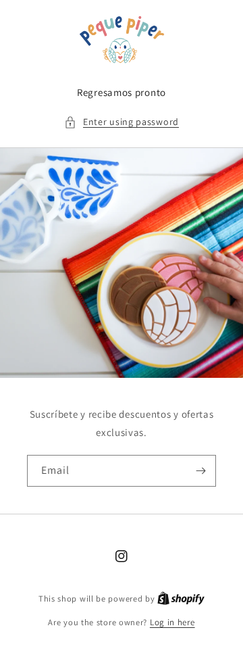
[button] (121, 122)
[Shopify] (181, 598)
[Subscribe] (200, 471)
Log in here (172, 622)
